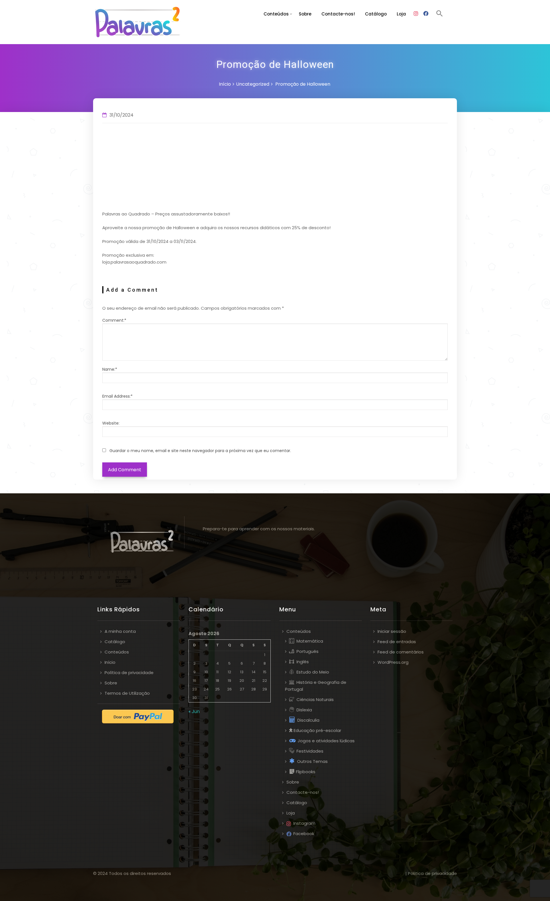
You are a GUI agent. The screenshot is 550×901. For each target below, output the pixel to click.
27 (242, 689)
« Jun (194, 711)
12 (229, 672)
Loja (401, 14)
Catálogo (376, 14)
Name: (109, 369)
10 (206, 672)
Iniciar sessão (392, 631)
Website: (110, 423)
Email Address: (117, 396)
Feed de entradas (397, 642)
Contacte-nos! (338, 14)
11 (217, 672)
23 (194, 689)
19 (229, 680)
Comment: (114, 320)
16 (194, 680)
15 (264, 672)
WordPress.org (393, 662)
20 (241, 680)
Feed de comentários (401, 652)
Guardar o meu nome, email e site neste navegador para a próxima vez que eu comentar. (200, 451)
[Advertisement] (275, 167)
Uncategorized (252, 84)
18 (217, 680)
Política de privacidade (129, 673)
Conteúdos (276, 14)
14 (254, 672)
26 (229, 689)
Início (225, 84)
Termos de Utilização (127, 693)
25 (217, 689)
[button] (439, 14)
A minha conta (120, 631)
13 (241, 672)
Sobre (305, 14)
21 (253, 680)
